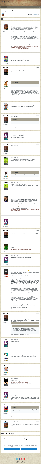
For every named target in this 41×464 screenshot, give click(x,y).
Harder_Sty (5, 54)
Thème (22, 461)
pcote (6, 80)
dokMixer (6, 268)
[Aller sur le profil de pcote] (6, 83)
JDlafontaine (6, 243)
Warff (6, 195)
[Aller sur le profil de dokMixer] (6, 271)
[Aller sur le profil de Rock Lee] (6, 381)
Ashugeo (6, 132)
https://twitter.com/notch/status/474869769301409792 (20, 48)
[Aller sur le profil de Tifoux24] (6, 173)
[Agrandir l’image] (28, 270)
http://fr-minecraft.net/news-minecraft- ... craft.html (19, 382)
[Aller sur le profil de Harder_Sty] (6, 58)
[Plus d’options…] (36, 68)
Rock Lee (6, 378)
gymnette (6, 157)
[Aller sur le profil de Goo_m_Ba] (3, 14)
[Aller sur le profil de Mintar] (6, 106)
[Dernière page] (15, 19)
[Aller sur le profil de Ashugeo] (6, 135)
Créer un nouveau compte (12, 448)
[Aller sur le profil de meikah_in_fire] (6, 355)
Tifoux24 (6, 169)
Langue (18, 461)
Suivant (12, 433)
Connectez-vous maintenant (29, 448)
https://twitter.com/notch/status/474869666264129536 (20, 49)
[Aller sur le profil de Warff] (6, 198)
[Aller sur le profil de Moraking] (6, 408)
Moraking (6, 404)
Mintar (5, 103)
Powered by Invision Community (20, 462)
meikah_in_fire (6, 352)
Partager (30, 14)
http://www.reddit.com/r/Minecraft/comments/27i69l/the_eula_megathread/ (26, 46)
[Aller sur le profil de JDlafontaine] (6, 246)
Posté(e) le (14, 22)
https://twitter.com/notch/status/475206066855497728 (20, 47)
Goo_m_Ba (8, 13)
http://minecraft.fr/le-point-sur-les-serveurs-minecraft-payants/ (21, 249)
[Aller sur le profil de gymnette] (6, 160)
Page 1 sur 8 (19, 433)
